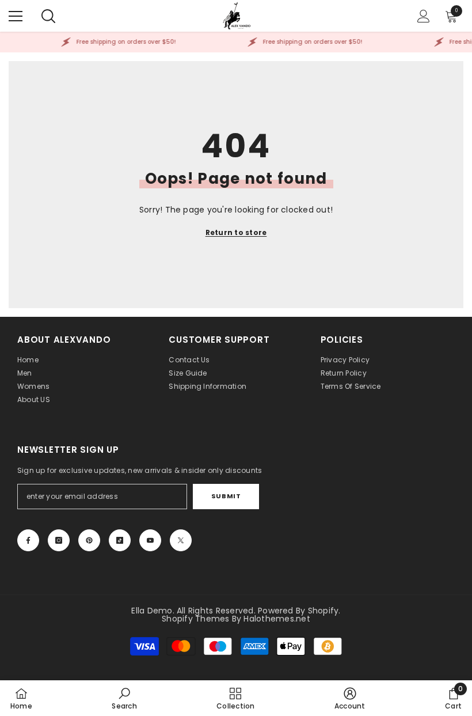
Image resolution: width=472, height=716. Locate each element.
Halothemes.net (276, 618)
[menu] (15, 16)
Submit (226, 496)
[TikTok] (120, 540)
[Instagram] (59, 540)
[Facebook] (28, 540)
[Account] (423, 16)
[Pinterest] (89, 540)
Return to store (236, 232)
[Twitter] (181, 540)
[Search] (48, 16)
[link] (124, 698)
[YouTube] (150, 540)
